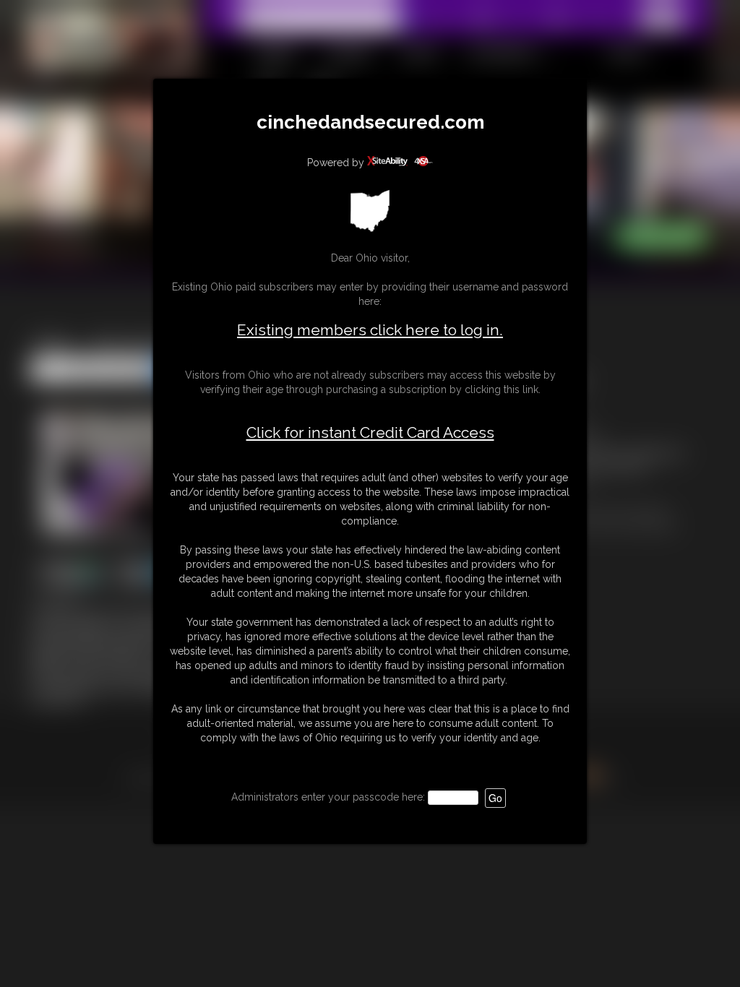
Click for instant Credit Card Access (370, 433)
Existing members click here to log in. (370, 330)
